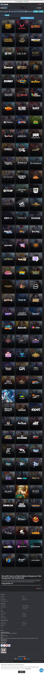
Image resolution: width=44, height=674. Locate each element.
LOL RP (2, 626)
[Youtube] (7, 645)
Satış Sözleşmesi (3, 607)
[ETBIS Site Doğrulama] (21, 650)
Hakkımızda (2, 596)
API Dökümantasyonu (4, 601)
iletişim (23, 596)
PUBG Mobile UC (3, 622)
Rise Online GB (24, 623)
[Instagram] (4, 645)
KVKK (1, 608)
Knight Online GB (3, 623)
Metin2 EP (23, 625)
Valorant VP (24, 622)
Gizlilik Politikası (3, 605)
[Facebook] (2, 645)
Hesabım (23, 613)
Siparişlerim (3, 616)
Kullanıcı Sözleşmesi (25, 605)
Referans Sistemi (25, 599)
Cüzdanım (2, 614)
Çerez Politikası (24, 608)
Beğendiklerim (24, 614)
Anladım (21, 671)
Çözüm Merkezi (3, 599)
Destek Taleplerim (3, 617)
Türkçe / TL (41, 4)
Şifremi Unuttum (3, 613)
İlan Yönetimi (24, 616)
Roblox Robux (3, 625)
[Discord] (9, 645)
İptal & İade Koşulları (25, 607)
